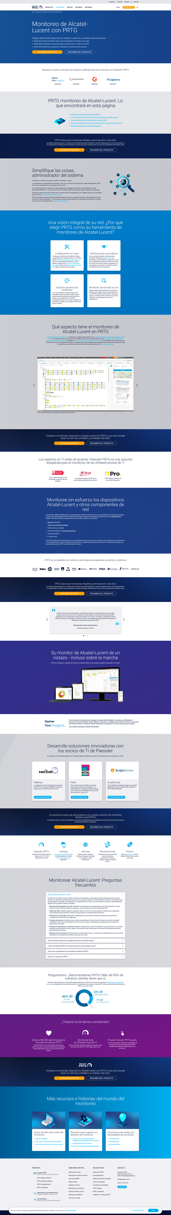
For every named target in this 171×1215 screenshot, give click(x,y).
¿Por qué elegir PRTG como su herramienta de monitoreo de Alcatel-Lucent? (94, 117)
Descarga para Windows (62, 854)
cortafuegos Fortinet (60, 340)
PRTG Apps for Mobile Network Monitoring (85, 1146)
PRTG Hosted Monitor (63, 858)
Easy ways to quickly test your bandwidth (49, 1141)
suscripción (129, 854)
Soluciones (60, 7)
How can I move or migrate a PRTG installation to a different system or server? (85, 1139)
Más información (42, 797)
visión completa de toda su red (51, 194)
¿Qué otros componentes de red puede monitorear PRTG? (68, 951)
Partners (88, 7)
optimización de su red (61, 201)
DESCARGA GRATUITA (47, 52)
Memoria (50, 522)
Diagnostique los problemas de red (57, 337)
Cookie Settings (138, 1210)
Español (136, 2)
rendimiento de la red (106, 344)
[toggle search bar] (137, 7)
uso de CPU (77, 340)
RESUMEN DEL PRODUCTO (79, 52)
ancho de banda (87, 340)
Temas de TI (39, 12)
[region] (85, 1210)
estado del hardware (69, 531)
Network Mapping (114, 1144)
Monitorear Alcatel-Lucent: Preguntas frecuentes (86, 126)
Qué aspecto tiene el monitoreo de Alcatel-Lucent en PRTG (89, 120)
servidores (109, 337)
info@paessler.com (123, 1179)
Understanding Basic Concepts (82, 1143)
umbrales (109, 258)
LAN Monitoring (114, 1141)
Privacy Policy (72, 1210)
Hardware (45, 12)
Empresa (112, 2)
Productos (49, 7)
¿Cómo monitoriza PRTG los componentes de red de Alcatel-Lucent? (72, 946)
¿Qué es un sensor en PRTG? (58, 957)
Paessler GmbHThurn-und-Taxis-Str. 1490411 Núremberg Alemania (126, 1174)
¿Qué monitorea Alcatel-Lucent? (59, 894)
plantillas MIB (115, 516)
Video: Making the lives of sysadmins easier (49, 1144)
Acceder (126, 2)
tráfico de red (97, 340)
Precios (70, 7)
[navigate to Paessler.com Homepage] (37, 7)
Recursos (78, 7)
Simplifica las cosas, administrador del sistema (85, 114)
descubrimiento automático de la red (69, 260)
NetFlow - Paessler (41, 1138)
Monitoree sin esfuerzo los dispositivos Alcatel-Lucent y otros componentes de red (96, 123)
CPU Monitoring (114, 1138)
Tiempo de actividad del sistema (58, 525)
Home (33, 12)
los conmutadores (99, 337)
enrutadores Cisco (109, 339)
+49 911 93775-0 (122, 1183)
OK (153, 1210)
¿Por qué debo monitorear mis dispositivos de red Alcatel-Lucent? (71, 941)
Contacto (119, 2)
